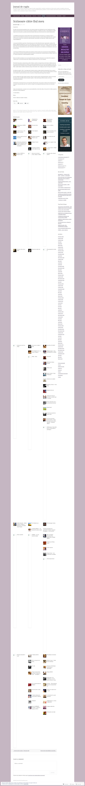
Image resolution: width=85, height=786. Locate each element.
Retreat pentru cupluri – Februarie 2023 (21, 750)
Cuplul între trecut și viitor (63, 198)
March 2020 (60, 273)
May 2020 (60, 269)
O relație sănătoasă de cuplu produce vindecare (36, 695)
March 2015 (60, 343)
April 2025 (60, 243)
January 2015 (60, 346)
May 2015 (60, 339)
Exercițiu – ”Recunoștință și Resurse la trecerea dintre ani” (52, 685)
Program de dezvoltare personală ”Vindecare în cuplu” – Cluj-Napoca (36, 673)
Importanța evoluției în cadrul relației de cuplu (36, 148)
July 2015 (59, 336)
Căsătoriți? (34, 700)
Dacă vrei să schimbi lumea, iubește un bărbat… (37, 154)
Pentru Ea (34, 15)
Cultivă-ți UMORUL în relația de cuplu (21, 154)
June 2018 (60, 290)
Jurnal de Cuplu (16, 24)
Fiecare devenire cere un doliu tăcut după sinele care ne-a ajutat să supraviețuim (65, 178)
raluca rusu (40, 111)
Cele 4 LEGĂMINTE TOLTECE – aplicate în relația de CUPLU (36, 707)
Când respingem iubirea (51, 523)
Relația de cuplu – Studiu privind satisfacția (51, 661)
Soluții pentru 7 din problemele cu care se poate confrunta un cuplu (51, 679)
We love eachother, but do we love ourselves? (51, 131)
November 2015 (61, 331)
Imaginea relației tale (50, 706)
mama (18, 111)
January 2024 (60, 252)
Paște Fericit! (49, 407)
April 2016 (60, 322)
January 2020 (60, 276)
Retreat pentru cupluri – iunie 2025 (64, 192)
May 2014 (60, 357)
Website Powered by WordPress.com (20, 780)
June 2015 (60, 337)
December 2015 (61, 329)
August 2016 (60, 317)
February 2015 (61, 344)
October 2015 (60, 332)
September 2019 (61, 280)
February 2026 (61, 236)
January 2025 (60, 247)
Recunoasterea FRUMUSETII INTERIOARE (49, 120)
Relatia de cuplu (28, 15)
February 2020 (61, 275)
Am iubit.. (33, 666)
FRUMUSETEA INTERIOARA (35, 120)
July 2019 (59, 282)
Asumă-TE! (49, 356)
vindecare (24, 112)
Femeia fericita (19, 119)
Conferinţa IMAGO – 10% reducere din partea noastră (37, 529)
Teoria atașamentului (50, 558)
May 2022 (60, 261)
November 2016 (61, 315)
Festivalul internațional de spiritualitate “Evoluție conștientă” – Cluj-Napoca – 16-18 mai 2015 (49, 530)
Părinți (43, 15)
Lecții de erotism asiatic (36, 689)
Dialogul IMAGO (50, 671)
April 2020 (60, 271)
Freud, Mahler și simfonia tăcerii (64, 187)
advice (35, 110)
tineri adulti (20, 112)
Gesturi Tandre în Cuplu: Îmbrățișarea (51, 374)
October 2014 (60, 351)
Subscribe (61, 80)
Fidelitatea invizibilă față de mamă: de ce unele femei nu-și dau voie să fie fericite (64, 195)
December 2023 (61, 254)
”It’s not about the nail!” (51, 136)
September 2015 (61, 334)
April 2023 (60, 255)
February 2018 (61, 297)
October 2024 (60, 248)
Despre (22, 15)
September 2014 (61, 353)
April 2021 (60, 264)
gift (49, 110)
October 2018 (60, 287)
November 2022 (61, 257)
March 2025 (60, 245)
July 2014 (59, 355)
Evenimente (59, 15)
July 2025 (59, 241)
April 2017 (60, 310)
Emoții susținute (50, 547)
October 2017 (60, 301)
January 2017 (60, 313)
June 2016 (60, 318)
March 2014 (60, 358)
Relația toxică (49, 367)
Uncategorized (24, 110)
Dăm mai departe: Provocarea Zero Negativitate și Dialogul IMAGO (51, 536)
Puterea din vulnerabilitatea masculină (48, 750)
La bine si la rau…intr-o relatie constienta (21, 131)
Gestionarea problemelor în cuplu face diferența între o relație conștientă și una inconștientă (22, 143)
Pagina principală (16, 15)
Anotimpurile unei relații (51, 712)
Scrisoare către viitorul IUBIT (63, 209)
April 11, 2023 (22, 24)
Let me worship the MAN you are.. (64, 228)
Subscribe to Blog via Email (64, 69)
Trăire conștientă (20, 534)
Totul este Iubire (35, 125)
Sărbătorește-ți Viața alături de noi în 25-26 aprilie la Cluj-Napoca (52, 428)
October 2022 (60, 259)
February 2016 (61, 325)
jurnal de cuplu (53, 110)
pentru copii (35, 111)
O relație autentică (35, 654)
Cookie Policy (26, 784)
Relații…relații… (35, 356)
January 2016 (60, 327)
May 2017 (60, 308)
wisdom (27, 112)
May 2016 (60, 320)
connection (43, 110)
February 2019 (61, 283)
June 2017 (60, 306)
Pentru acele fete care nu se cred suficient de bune (51, 402)
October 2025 (60, 240)
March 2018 (60, 296)
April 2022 (60, 262)
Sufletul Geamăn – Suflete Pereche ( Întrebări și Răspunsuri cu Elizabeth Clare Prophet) (22, 524)
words (31, 112)
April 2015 (60, 341)
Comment (52, 772)
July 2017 (59, 304)
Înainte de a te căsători (51, 379)
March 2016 (60, 324)
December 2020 (61, 266)
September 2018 (61, 289)
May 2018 (60, 292)
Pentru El (39, 15)
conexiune (39, 110)
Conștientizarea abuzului (51, 15)
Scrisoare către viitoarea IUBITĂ (64, 211)
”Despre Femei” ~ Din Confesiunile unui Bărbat (51, 553)
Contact (64, 15)
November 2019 (61, 278)
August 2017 (60, 303)
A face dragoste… (35, 130)
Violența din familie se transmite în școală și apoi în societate (51, 397)
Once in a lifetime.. (50, 125)
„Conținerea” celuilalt (62, 200)
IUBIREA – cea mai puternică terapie (35, 535)
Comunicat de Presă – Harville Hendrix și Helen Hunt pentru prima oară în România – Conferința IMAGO (51, 421)
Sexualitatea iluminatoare (51, 654)
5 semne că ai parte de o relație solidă (51, 413)
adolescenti (32, 110)
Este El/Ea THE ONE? (51, 345)
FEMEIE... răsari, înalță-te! (63, 230)
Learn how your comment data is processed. (36, 775)
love (16, 111)
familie (47, 110)
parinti (20, 110)
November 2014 (61, 350)
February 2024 (61, 250)
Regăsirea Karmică (50, 390)
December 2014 (61, 348)
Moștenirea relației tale (36, 249)
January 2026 (60, 238)
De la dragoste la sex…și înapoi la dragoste (36, 351)
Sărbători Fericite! (35, 142)
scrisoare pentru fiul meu (46, 111)
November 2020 (61, 268)
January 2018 (60, 299)
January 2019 (60, 285)
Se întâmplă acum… (35, 523)
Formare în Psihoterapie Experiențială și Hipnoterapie (51, 667)
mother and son (23, 111)
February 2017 (61, 311)
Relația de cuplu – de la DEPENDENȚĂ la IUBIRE (51, 351)
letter (14, 111)
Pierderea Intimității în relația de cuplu (36, 137)
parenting (28, 111)
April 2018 (60, 294)
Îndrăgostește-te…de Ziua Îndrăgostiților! (51, 701)
